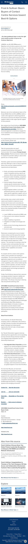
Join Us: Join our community (10, 392)
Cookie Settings (14, 538)
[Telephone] (22, 2)
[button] (14, 88)
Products (14, 521)
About (14, 523)
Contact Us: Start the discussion (10, 387)
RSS (24, 536)
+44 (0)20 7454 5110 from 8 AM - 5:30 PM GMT (14, 528)
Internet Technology (19, 507)
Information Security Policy (9, 536)
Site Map (19, 536)
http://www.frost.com (6, 427)
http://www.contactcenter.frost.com (13, 289)
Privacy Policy (17, 534)
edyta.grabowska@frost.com (10, 423)
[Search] (26, 2)
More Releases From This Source (9, 477)
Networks (3, 495)
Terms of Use (9, 534)
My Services (13, 525)
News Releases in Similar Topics (9, 510)
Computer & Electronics (6, 507)
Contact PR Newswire (13, 519)
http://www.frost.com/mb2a (8, 129)
